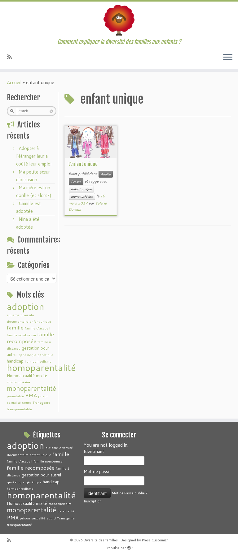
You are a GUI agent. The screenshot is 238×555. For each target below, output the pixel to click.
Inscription (93, 501)
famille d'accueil (37, 328)
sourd (26, 402)
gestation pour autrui (41, 475)
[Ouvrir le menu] (227, 57)
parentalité (15, 396)
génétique (45, 354)
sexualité (14, 402)
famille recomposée (30, 338)
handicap (51, 481)
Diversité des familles (101, 540)
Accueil (14, 82)
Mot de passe (97, 471)
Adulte (106, 174)
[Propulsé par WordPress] (129, 546)
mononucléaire (18, 382)
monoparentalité (31, 388)
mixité (41, 375)
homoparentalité (41, 367)
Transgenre (41, 402)
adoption (25, 306)
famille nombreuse (21, 335)
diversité (27, 314)
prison (43, 396)
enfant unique (40, 321)
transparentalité (19, 409)
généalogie (27, 354)
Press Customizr (155, 540)
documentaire (18, 321)
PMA (31, 395)
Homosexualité (21, 375)
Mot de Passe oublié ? (130, 493)
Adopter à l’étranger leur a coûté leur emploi (33, 156)
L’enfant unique (82, 164)
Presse (76, 181)
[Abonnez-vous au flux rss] (11, 57)
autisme (13, 314)
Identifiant (94, 451)
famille (15, 327)
